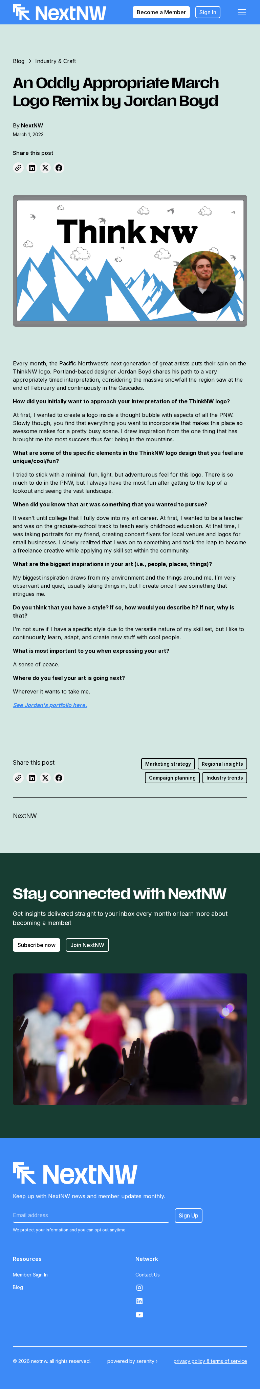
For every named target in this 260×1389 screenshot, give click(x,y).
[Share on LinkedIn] (31, 167)
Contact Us (147, 1274)
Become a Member (161, 12)
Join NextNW (87, 945)
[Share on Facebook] (58, 167)
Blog (18, 1287)
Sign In (207, 12)
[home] (59, 12)
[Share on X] (45, 167)
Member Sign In (30, 1274)
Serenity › (146, 1361)
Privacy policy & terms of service (210, 1361)
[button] (240, 12)
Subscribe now (37, 945)
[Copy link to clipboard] (18, 167)
